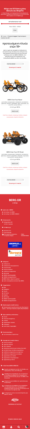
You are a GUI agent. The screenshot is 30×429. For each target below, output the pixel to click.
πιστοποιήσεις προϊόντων (11, 334)
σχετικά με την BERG (9, 212)
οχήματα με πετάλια (17, 115)
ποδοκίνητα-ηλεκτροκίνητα (11, 265)
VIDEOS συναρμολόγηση (10, 277)
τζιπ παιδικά (7, 346)
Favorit (5, 291)
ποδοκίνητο (18, 102)
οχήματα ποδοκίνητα (18, 117)
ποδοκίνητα (7, 264)
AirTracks (6, 293)
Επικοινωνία (6, 220)
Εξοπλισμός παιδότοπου (11, 305)
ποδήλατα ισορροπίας (10, 271)
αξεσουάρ (6, 273)
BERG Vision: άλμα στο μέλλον (12, 279)
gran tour (4, 103)
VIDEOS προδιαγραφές (10, 275)
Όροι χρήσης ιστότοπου (10, 314)
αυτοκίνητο (25, 102)
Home (4, 36)
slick (19, 103)
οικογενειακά (7, 267)
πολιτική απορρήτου (9, 318)
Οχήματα (5, 261)
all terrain (20, 155)
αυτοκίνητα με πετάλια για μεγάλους (14, 350)
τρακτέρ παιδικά (8, 344)
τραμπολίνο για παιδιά (10, 356)
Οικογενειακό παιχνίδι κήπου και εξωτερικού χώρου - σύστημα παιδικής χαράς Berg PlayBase (15, 307)
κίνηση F (9, 103)
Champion (6, 289)
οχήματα (10, 115)
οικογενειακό (11, 102)
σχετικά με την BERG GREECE (11, 214)
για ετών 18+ (11, 157)
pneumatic (14, 103)
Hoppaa (6, 295)
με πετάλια (4, 102)
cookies (6, 320)
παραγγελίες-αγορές (9, 322)
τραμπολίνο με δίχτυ (9, 359)
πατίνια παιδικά (8, 269)
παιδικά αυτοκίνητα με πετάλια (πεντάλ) (15, 348)
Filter (15, 30)
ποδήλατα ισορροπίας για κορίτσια (13, 352)
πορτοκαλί (23, 103)
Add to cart (15, 111)
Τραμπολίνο (6, 285)
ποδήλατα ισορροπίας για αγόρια (13, 354)
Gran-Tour (5, 115)
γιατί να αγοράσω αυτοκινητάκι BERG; (14, 281)
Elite (5, 287)
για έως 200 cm (18, 105)
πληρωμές (6, 324)
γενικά (5, 316)
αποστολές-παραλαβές (10, 326)
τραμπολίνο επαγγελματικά (11, 357)
